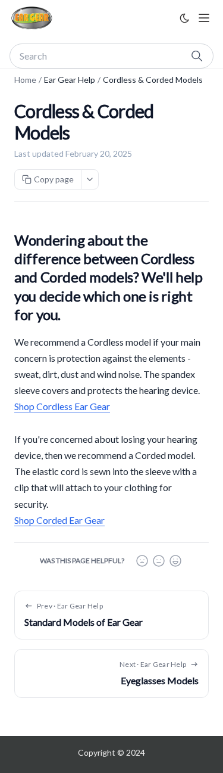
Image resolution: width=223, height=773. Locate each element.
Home (25, 79)
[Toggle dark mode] (184, 18)
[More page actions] (90, 179)
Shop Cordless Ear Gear (62, 406)
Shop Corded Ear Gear (59, 520)
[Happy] (175, 560)
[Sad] (142, 560)
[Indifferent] (158, 560)
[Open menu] (204, 18)
